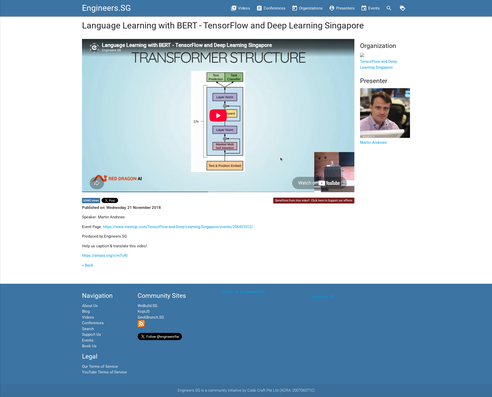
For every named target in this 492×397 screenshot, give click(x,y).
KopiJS (144, 311)
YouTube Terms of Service (104, 372)
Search (88, 329)
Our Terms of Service (100, 366)
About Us (90, 305)
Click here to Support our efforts (331, 200)
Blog (86, 311)
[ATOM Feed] (141, 326)
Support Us (91, 334)
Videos (88, 317)
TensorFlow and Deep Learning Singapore (378, 64)
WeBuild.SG (147, 305)
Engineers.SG (106, 8)
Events (88, 340)
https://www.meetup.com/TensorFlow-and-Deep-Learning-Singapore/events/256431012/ (178, 227)
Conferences (93, 323)
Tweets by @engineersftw (243, 291)
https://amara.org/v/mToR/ (105, 255)
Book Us (89, 346)
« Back (87, 265)
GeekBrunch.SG (151, 317)
